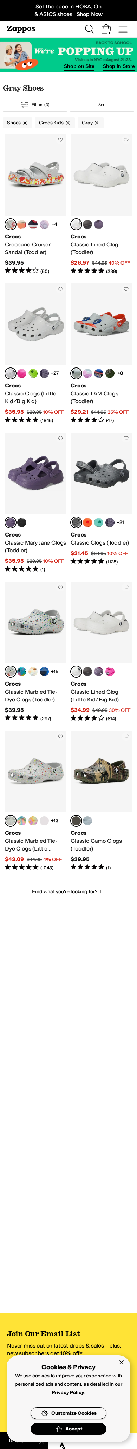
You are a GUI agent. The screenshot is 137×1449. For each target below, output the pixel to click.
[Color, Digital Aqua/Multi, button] (21, 671)
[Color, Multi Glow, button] (33, 820)
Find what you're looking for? (65, 892)
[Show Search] (89, 29)
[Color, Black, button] (21, 522)
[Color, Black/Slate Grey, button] (87, 820)
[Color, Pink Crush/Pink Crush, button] (110, 671)
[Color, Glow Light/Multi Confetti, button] (44, 671)
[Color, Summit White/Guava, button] (21, 224)
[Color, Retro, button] (98, 522)
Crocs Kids (51, 123)
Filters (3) (41, 104)
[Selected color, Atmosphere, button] (10, 373)
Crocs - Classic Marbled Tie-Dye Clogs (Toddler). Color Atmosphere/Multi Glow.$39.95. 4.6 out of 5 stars (35, 652)
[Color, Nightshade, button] (98, 224)
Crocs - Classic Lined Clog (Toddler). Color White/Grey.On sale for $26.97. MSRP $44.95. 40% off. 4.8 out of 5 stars (101, 204)
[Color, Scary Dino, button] (110, 373)
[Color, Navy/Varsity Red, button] (33, 224)
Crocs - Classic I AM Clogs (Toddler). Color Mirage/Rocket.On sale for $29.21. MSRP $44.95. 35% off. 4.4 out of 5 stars (101, 354)
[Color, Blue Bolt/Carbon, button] (98, 373)
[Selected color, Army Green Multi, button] (76, 820)
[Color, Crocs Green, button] (33, 373)
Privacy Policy (68, 1392)
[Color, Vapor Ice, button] (87, 373)
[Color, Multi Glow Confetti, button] (33, 671)
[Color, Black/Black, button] (87, 224)
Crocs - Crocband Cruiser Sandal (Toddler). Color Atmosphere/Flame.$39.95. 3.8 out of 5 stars (35, 204)
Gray (87, 123)
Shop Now (90, 14)
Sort (102, 104)
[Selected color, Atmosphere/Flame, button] (10, 224)
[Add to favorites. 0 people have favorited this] (60, 139)
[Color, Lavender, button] (44, 373)
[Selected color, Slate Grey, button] (76, 522)
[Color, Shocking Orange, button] (87, 522)
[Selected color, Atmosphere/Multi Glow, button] (10, 671)
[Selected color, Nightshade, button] (10, 522)
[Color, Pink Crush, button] (21, 373)
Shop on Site (79, 66)
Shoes (14, 123)
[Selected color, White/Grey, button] (76, 224)
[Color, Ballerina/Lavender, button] (44, 224)
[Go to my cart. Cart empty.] (106, 29)
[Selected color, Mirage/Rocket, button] (76, 373)
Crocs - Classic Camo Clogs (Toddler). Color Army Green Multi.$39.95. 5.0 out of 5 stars (101, 801)
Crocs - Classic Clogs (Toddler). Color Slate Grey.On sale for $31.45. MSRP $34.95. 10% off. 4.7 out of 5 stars (101, 503)
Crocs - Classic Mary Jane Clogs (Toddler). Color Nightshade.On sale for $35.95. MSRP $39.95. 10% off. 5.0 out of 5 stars (35, 503)
